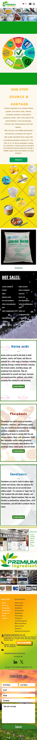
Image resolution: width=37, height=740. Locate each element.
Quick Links (5, 599)
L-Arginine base (22, 318)
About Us (18, 160)
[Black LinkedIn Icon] (15, 661)
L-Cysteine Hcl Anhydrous (25, 321)
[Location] (2, 635)
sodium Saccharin (23, 287)
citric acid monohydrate (8, 300)
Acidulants (19, 268)
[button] (15, 17)
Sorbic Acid (21, 294)
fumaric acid (22, 297)
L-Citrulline (5, 321)
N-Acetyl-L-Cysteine (7, 325)
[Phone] (2, 642)
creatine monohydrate (7, 287)
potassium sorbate (6, 297)
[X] (21, 661)
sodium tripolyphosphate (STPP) (10, 311)
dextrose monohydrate (24, 290)
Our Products (20, 599)
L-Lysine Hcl (22, 325)
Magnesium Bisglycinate (8, 318)
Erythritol (4, 290)
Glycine (4, 294)
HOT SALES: (11, 277)
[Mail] (2, 650)
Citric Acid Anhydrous (24, 300)
